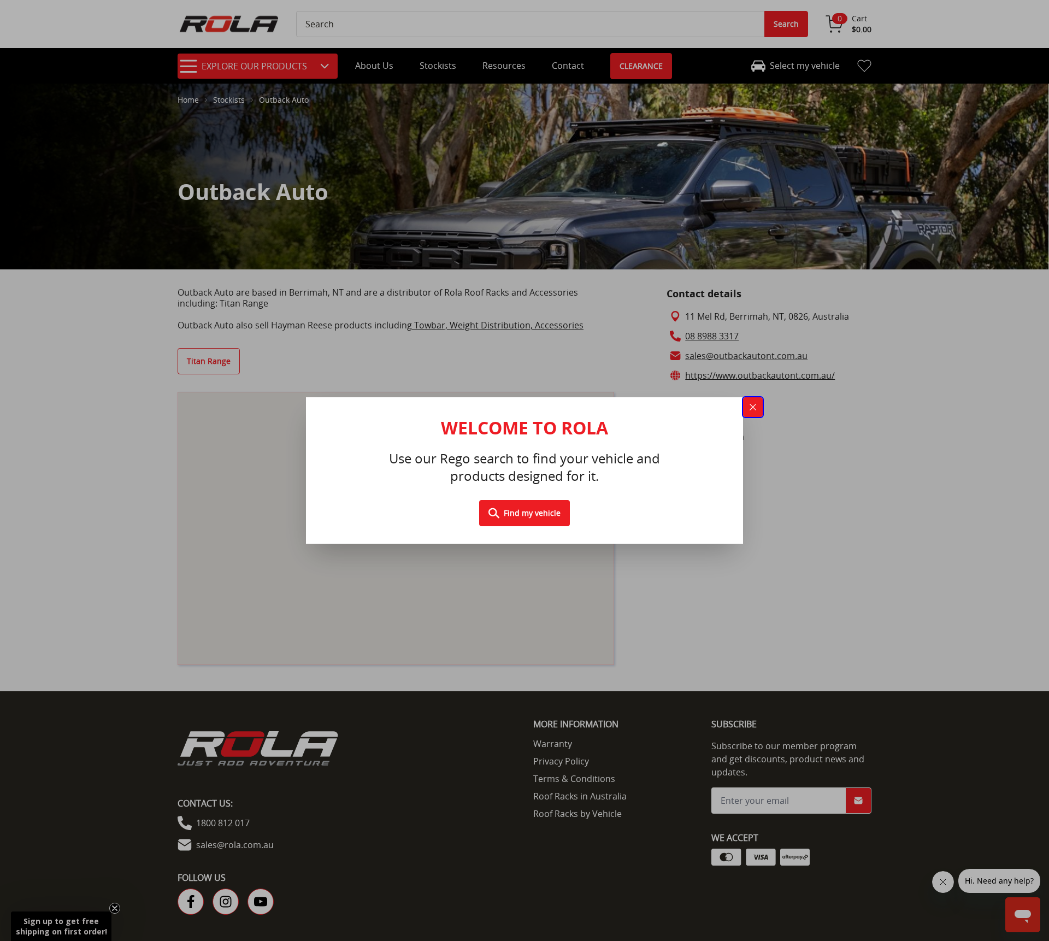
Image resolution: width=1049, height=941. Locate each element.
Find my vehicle (532, 513)
